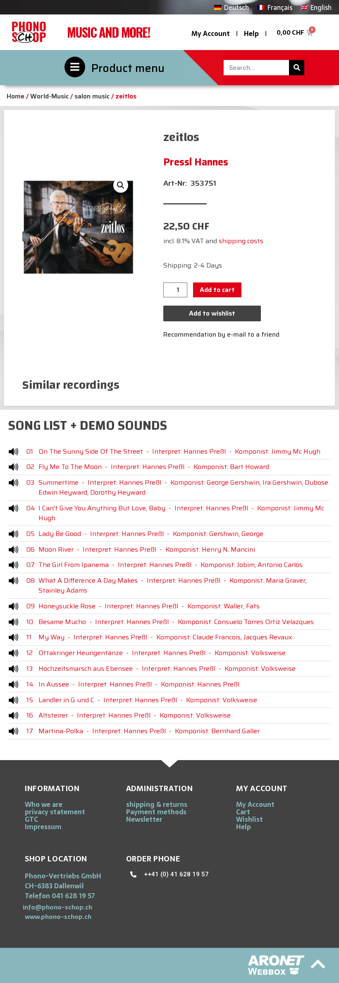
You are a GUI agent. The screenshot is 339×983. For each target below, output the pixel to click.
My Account (210, 33)
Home (15, 96)
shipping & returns (156, 804)
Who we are (43, 804)
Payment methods (156, 812)
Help (251, 33)
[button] (120, 185)
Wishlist (249, 819)
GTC (31, 819)
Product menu (128, 68)
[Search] (296, 67)
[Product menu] (74, 67)
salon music (92, 96)
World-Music (49, 96)
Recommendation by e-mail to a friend (221, 334)
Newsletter (144, 819)
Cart (243, 812)
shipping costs (241, 241)
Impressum (43, 826)
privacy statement (55, 812)
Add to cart (217, 290)
